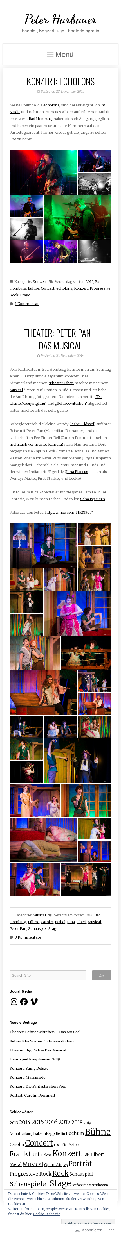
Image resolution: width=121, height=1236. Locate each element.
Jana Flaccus (77, 471)
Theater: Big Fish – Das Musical (38, 1050)
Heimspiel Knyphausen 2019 (35, 1059)
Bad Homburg (41, 118)
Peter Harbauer (60, 19)
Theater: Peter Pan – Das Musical (60, 339)
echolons (64, 288)
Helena (46, 1155)
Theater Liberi (61, 383)
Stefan (77, 1185)
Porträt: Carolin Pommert (32, 1095)
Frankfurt (25, 1154)
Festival (74, 1144)
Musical (16, 390)
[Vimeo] (33, 1001)
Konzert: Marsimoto (28, 1077)
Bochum (75, 1133)
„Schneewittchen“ (71, 403)
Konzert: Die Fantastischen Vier (38, 1086)
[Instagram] (14, 1001)
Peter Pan (18, 928)
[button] (43, 172)
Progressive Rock (30, 1174)
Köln (86, 1155)
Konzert (40, 281)
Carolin (47, 921)
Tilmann (101, 1185)
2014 (89, 915)
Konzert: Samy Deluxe (29, 1068)
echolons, (51, 105)
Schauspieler (29, 1184)
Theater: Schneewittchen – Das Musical (45, 1032)
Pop (65, 1165)
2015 (89, 281)
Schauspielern (92, 499)
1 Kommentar (27, 303)
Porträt (80, 1163)
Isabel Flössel (82, 424)
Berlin (60, 1134)
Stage (25, 295)
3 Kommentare (28, 937)
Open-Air (53, 1164)
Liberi (81, 921)
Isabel (60, 921)
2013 (14, 1122)
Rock (60, 1173)
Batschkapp (44, 1133)
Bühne (33, 288)
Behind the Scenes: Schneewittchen (42, 1041)
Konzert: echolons (61, 81)
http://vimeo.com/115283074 (69, 512)
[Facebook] (23, 1001)
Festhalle (60, 1145)
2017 (64, 1122)
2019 (87, 1123)
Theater (89, 1185)
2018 (77, 1122)
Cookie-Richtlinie (46, 1214)
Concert (48, 288)
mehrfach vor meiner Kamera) (36, 444)
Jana (71, 921)
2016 (51, 1122)
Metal (16, 1164)
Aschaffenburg (21, 1134)
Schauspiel (37, 928)
